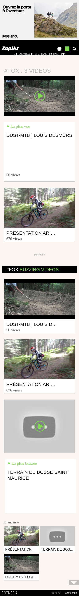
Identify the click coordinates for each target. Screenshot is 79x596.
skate (44, 54)
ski (15, 54)
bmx (62, 54)
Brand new (11, 522)
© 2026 (56, 593)
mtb (37, 54)
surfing (53, 54)
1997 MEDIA (10, 593)
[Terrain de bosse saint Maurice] (39, 426)
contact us (71, 593)
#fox (32, 269)
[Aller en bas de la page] (74, 582)
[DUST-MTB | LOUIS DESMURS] (39, 95)
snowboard (26, 54)
